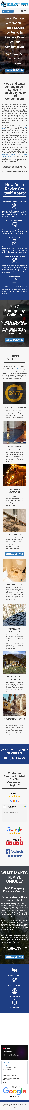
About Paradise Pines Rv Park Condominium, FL (11, 1079)
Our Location (7, 1063)
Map (5, 1082)
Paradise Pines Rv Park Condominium (14, 155)
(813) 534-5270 (14, 758)
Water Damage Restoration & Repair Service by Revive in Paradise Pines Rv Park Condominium (14, 32)
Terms (24, 1105)
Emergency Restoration (14, 407)
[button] (14, 1062)
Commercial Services (14, 719)
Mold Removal (14, 535)
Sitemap (14, 1107)
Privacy (20, 1105)
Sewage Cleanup (14, 584)
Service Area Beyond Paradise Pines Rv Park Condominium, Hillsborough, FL (14, 1074)
